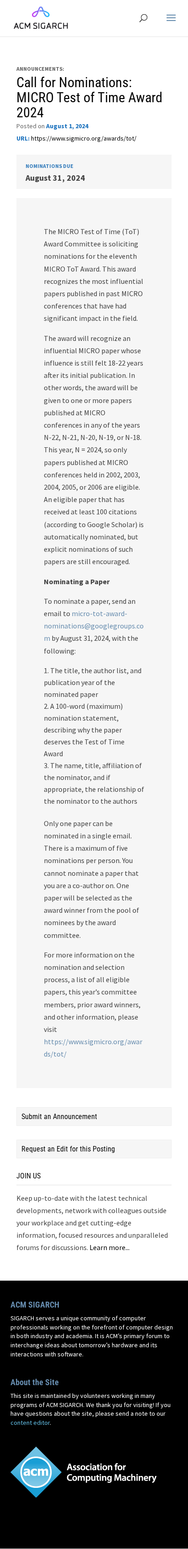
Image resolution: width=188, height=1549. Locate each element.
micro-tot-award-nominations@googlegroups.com (94, 626)
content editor (30, 1422)
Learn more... (109, 1247)
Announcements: (40, 68)
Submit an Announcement (59, 1116)
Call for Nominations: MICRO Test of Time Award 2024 (89, 97)
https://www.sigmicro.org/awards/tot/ (83, 138)
